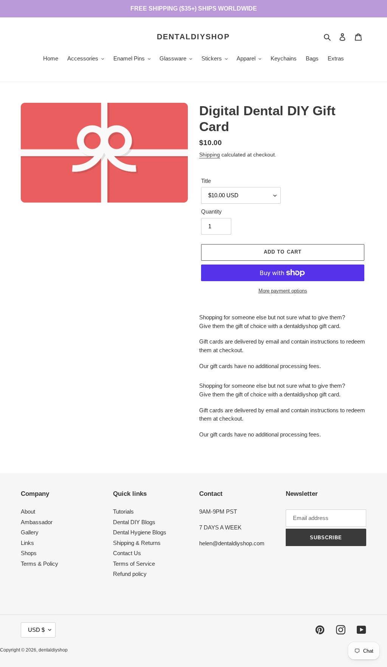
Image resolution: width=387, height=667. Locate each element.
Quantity (211, 211)
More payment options (283, 291)
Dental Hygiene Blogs (139, 532)
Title (206, 181)
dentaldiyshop (193, 36)
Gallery (30, 532)
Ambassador (37, 522)
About (28, 511)
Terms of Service (134, 563)
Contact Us (127, 553)
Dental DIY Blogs (134, 522)
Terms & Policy (39, 563)
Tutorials (123, 511)
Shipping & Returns (137, 543)
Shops (29, 553)
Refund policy (130, 574)
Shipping (209, 155)
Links (27, 543)
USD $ (36, 630)
